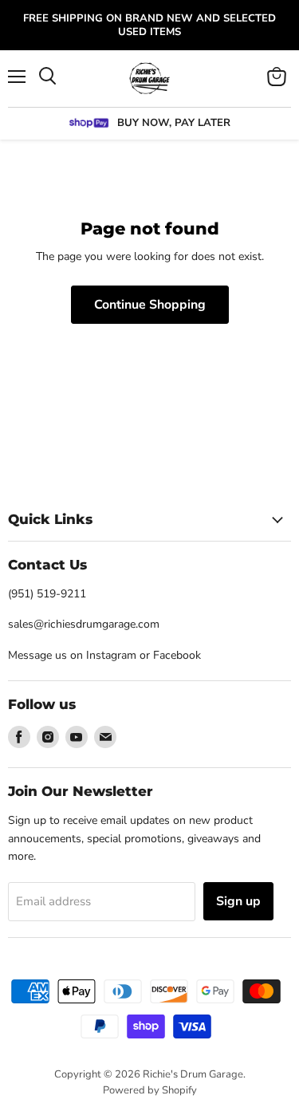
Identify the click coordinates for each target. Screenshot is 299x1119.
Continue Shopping (150, 304)
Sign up (238, 901)
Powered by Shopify (150, 1090)
